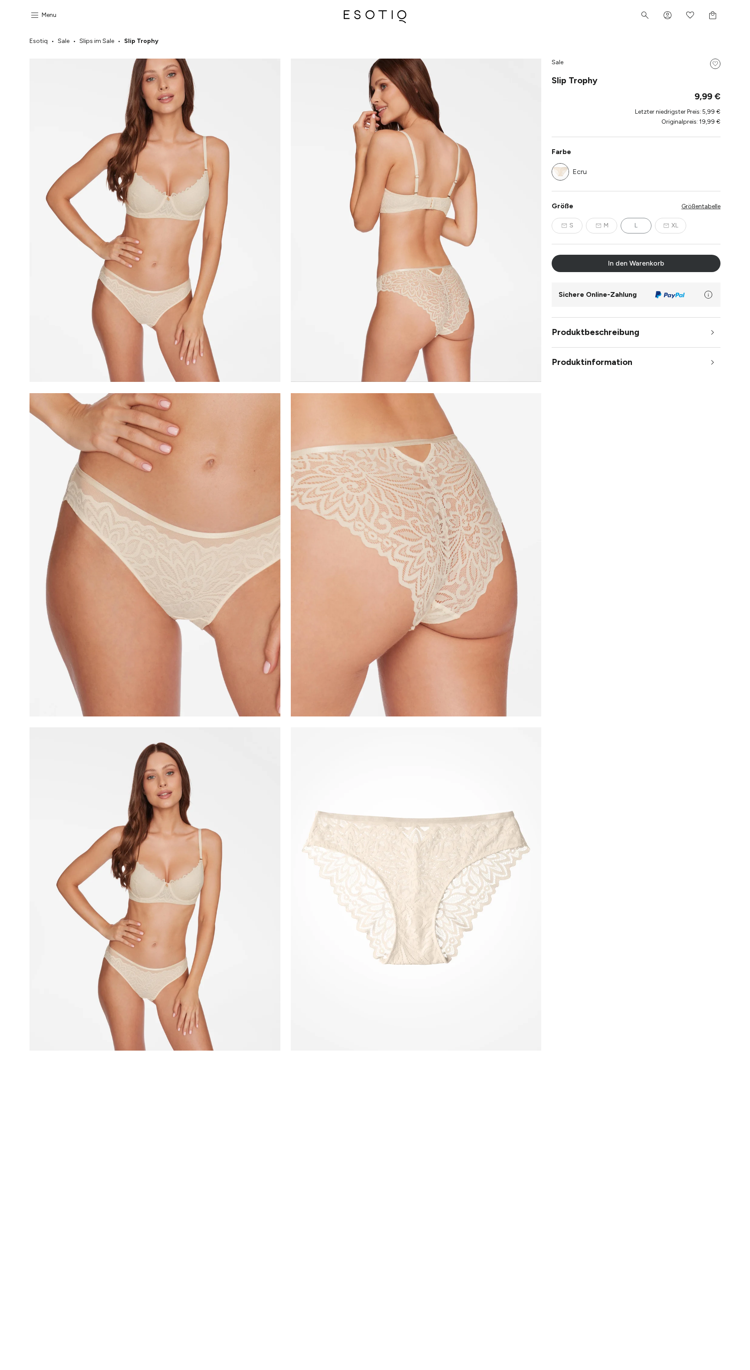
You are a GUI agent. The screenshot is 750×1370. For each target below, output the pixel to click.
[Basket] (712, 15)
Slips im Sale (96, 41)
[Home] (375, 15)
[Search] (645, 15)
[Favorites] (690, 15)
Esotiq (39, 41)
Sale (63, 41)
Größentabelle (700, 206)
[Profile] (667, 15)
